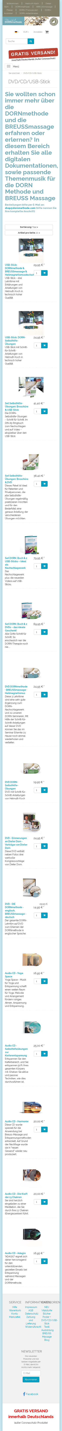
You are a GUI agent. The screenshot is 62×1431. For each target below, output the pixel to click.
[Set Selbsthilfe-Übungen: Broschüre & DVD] (31, 461)
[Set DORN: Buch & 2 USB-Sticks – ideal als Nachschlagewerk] (31, 544)
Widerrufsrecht (33, 1326)
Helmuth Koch (32, 3)
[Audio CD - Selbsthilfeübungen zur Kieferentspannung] (31, 1031)
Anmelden (38, 32)
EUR (25, 32)
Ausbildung (47, 1330)
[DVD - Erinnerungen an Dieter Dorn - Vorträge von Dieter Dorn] (31, 824)
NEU (46, 1307)
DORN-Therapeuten (28, 10)
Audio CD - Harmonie (16, 1121)
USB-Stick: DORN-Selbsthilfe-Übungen (15, 340)
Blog (46, 1340)
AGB (30, 1310)
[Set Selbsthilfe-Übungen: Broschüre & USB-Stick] (31, 389)
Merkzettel (14, 1317)
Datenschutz (31, 1313)
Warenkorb (15, 1310)
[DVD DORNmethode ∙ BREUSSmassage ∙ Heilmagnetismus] (31, 672)
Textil (47, 1326)
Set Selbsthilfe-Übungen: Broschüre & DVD (16, 479)
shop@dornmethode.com (20, 208)
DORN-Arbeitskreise (29, 13)
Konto (14, 1313)
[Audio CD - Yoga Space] (31, 959)
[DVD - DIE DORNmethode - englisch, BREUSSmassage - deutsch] (31, 890)
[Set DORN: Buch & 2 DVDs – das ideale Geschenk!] (31, 610)
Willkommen (13, 3)
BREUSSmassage (44, 7)
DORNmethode (22, 7)
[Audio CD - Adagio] (31, 1239)
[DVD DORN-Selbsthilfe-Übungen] (31, 768)
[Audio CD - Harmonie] (31, 1107)
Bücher (47, 1313)
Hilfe (14, 1307)
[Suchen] (31, 41)
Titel (28, 227)
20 (28, 233)
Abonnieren (31, 1379)
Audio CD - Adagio (15, 1253)
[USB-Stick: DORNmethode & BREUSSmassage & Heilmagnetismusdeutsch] (31, 251)
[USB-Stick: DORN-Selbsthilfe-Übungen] (31, 323)
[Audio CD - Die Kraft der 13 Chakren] (31, 1180)
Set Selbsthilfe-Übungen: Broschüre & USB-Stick (16, 406)
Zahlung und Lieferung (31, 1320)
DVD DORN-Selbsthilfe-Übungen (11, 785)
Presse (10, 10)
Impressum (31, 1307)
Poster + (47, 1317)
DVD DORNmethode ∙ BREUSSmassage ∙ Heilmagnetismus (16, 689)
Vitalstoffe (46, 1310)
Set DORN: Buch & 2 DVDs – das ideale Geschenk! (16, 627)
